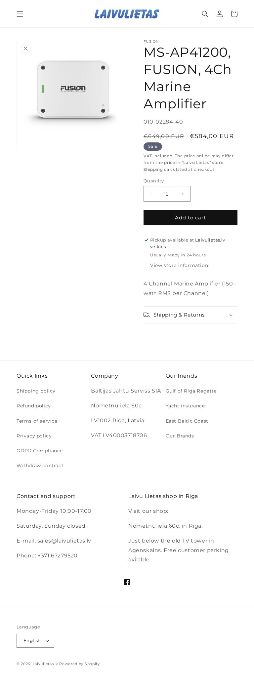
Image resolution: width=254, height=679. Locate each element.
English (32, 640)
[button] (20, 14)
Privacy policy (34, 436)
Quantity (154, 180)
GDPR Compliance (40, 451)
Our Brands (180, 436)
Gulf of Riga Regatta (191, 391)
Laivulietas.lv (45, 663)
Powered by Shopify (79, 663)
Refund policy (34, 406)
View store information (179, 265)
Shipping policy (36, 391)
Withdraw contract (40, 466)
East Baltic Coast (187, 421)
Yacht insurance (185, 406)
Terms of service (37, 421)
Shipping (153, 169)
